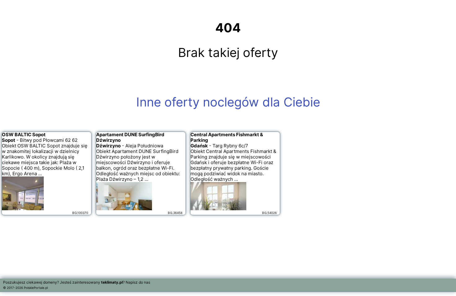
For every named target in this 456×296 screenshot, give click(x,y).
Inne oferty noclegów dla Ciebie (228, 102)
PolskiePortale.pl (36, 287)
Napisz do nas (138, 282)
